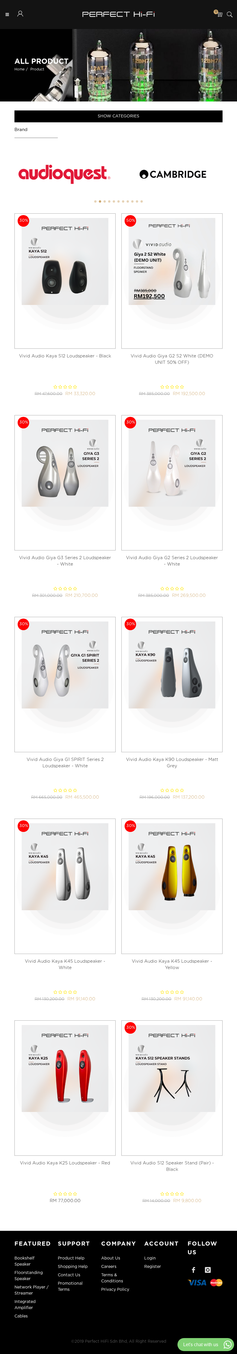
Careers (108, 1266)
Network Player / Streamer (31, 1290)
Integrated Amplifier (25, 1305)
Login (150, 1258)
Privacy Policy (115, 1289)
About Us (110, 1258)
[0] (220, 14)
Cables (21, 1316)
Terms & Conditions (112, 1278)
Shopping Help (73, 1266)
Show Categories (118, 116)
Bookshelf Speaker (24, 1261)
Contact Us (69, 1275)
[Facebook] (193, 1270)
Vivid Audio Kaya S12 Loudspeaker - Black (65, 356)
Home (19, 69)
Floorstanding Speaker (28, 1276)
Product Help (71, 1258)
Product (37, 69)
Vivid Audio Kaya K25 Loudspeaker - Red (65, 1163)
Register (152, 1266)
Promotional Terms (70, 1286)
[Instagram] (208, 1270)
